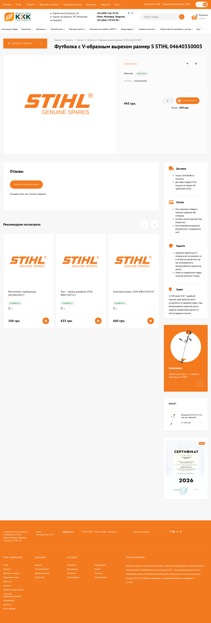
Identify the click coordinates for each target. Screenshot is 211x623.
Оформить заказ (42, 573)
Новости (30, 4)
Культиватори (100, 577)
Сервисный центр (72, 4)
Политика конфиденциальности (12, 595)
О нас (19, 4)
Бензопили (71, 565)
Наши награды (9, 608)
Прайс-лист (40, 577)
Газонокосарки (73, 577)
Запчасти (69, 40)
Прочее (80, 40)
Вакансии (91, 4)
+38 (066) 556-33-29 (45, 534)
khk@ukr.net (67, 531)
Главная (7, 4)
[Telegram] (128, 13)
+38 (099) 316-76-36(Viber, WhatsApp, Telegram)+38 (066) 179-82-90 (111, 17)
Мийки (97, 569)
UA (198, 4)
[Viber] (132, 13)
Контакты (7, 604)
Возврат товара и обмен (13, 589)
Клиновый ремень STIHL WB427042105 (133, 291)
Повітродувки (100, 565)
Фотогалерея (8, 600)
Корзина (38, 565)
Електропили (72, 569)
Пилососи (98, 573)
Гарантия (105, 4)
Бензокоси (71, 573)
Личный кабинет (42, 569)
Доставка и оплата (49, 4)
